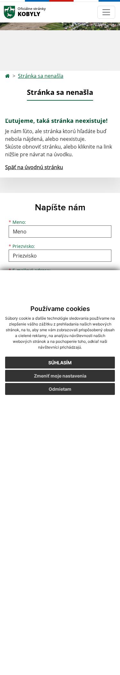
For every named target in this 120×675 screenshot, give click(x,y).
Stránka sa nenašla (40, 75)
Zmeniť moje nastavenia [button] (60, 376)
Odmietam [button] (60, 389)
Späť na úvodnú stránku (34, 167)
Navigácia (19, 12)
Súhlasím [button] (60, 362)
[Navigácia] (106, 12)
